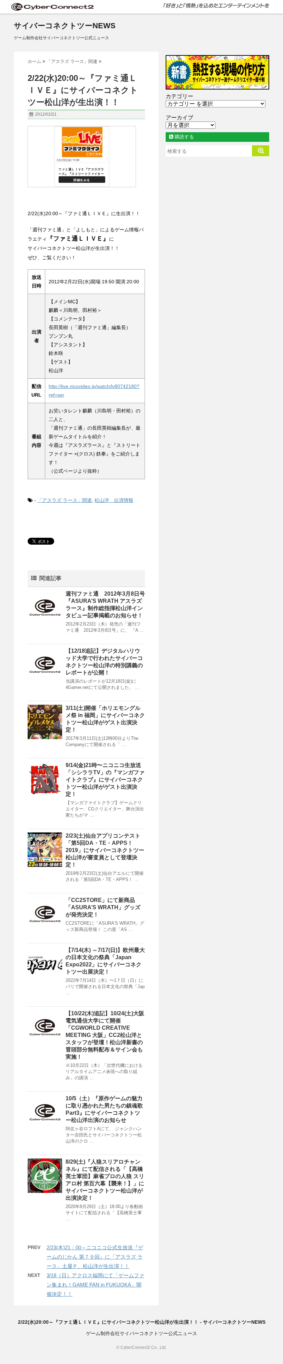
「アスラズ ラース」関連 (64, 500)
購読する (183, 136)
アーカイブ (179, 117)
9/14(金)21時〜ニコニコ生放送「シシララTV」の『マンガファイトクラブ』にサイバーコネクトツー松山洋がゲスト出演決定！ (105, 779)
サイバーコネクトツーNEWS (65, 25)
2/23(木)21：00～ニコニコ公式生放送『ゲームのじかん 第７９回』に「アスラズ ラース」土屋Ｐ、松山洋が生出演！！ (95, 1257)
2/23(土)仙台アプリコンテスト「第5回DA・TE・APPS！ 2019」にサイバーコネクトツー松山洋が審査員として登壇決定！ (105, 850)
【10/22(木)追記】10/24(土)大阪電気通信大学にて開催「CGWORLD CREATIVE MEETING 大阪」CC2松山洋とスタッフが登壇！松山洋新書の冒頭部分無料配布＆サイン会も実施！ (105, 1035)
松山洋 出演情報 (114, 500)
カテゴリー (179, 96)
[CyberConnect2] (52, 7)
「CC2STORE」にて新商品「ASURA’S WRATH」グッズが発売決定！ (103, 907)
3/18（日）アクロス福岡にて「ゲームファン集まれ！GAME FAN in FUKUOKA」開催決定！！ (95, 1284)
